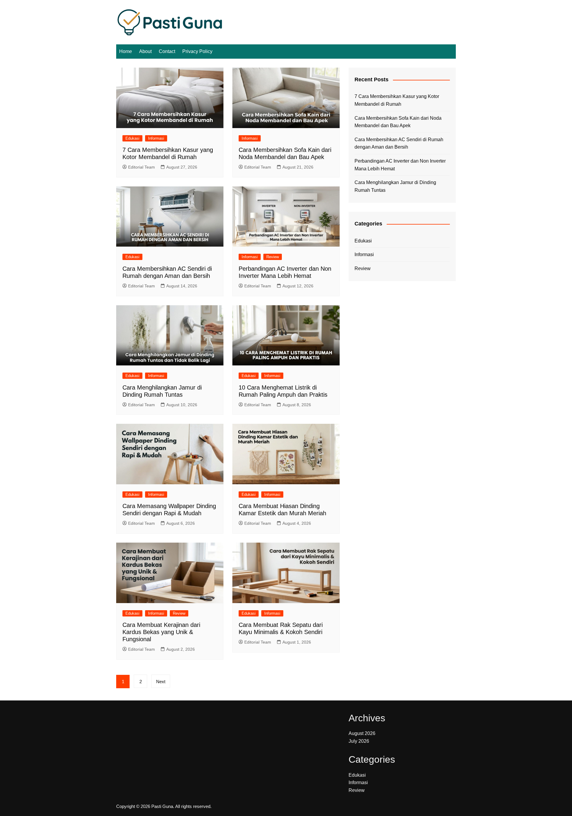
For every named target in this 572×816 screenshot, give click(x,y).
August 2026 (362, 733)
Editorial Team (141, 167)
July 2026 (359, 741)
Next (160, 681)
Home (125, 51)
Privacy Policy (197, 51)
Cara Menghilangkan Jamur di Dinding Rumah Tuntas (395, 186)
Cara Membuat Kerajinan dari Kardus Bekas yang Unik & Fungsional (161, 632)
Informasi (156, 138)
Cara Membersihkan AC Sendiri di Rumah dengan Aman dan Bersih (399, 143)
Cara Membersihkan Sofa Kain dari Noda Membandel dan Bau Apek (398, 122)
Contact (167, 51)
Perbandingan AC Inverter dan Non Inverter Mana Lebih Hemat (400, 164)
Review (272, 257)
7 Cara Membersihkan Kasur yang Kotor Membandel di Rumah (397, 100)
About (145, 51)
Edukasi (132, 138)
